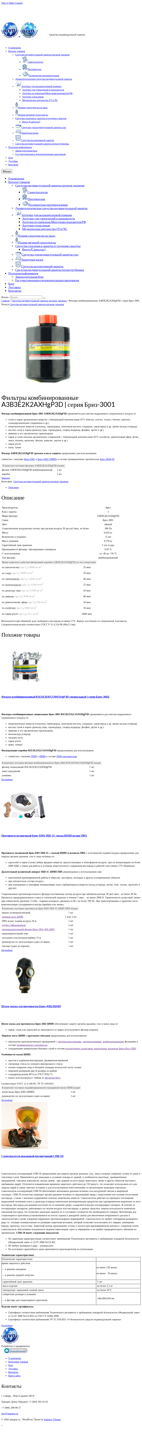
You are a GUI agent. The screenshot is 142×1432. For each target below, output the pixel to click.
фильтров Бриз (52, 1078)
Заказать (5, 478)
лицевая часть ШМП (12, 917)
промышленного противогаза (32, 1045)
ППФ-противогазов (66, 756)
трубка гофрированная (13, 925)
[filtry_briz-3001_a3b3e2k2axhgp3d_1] (48, 387)
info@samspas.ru (9, 7)
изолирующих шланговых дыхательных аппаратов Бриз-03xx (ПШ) (100, 1048)
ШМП (42, 756)
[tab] (74, 487)
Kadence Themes (52, 1419)
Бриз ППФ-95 (107, 459)
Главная (5, 300)
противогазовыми (92, 1041)
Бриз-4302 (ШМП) (47, 459)
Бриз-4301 (29, 459)
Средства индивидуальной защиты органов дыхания (39, 300)
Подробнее (7, 779)
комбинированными (113, 1041)
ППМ (34, 756)
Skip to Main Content (12, 3)
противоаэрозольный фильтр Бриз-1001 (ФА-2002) (28, 929)
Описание (13, 487)
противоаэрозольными (69, 1041)
